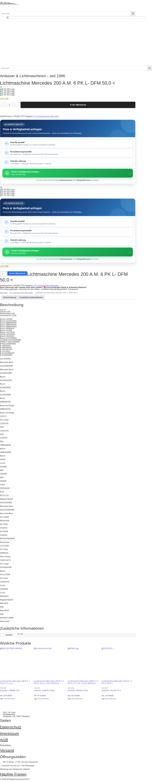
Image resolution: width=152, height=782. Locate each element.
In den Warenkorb (78, 105)
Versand (7, 750)
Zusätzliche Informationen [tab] (31, 297)
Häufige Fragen (13, 774)
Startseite (3, 293)
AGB (4, 740)
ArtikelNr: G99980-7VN (15, 686)
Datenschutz (10, 727)
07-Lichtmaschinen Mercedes (46, 116)
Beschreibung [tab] (9, 297)
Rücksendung (5, 745)
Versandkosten (9, 699)
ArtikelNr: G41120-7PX (117, 686)
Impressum (9, 733)
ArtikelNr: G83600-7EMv (83, 686)
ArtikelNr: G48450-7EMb (49, 686)
